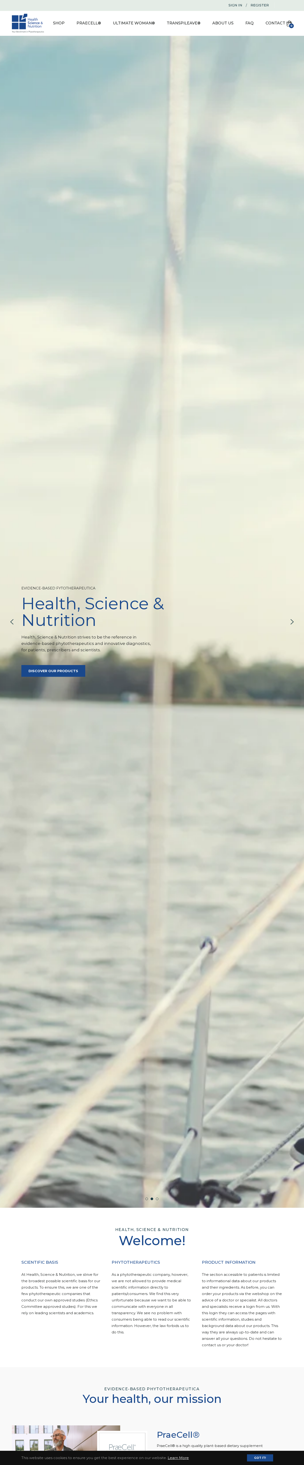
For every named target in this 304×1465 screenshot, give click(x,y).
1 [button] (146, 1199)
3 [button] (157, 1199)
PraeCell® (178, 1434)
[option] (152, 622)
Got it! (260, 1458)
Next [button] (292, 622)
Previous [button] (12, 622)
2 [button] (152, 1199)
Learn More (178, 1458)
